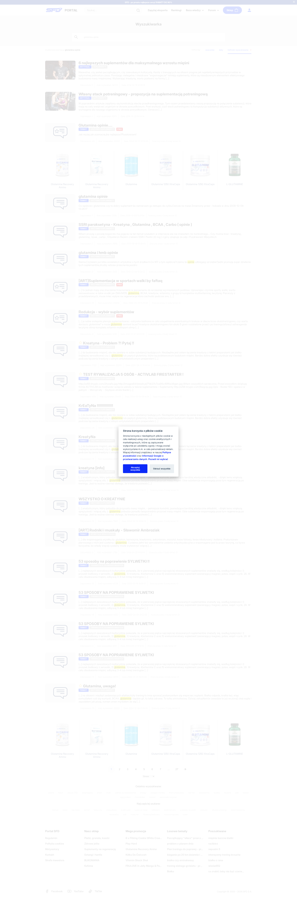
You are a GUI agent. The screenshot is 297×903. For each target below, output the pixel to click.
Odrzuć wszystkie (161, 468)
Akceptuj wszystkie (135, 468)
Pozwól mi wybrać (158, 459)
